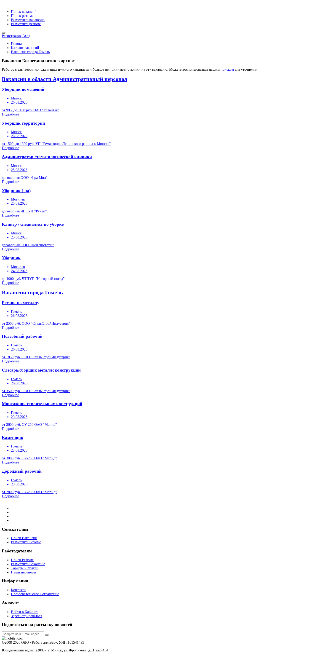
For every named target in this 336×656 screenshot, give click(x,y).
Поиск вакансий (24, 11)
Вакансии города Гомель (30, 52)
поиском (227, 69)
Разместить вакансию (28, 20)
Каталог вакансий (25, 48)
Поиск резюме (22, 16)
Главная (17, 44)
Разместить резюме (26, 24)
